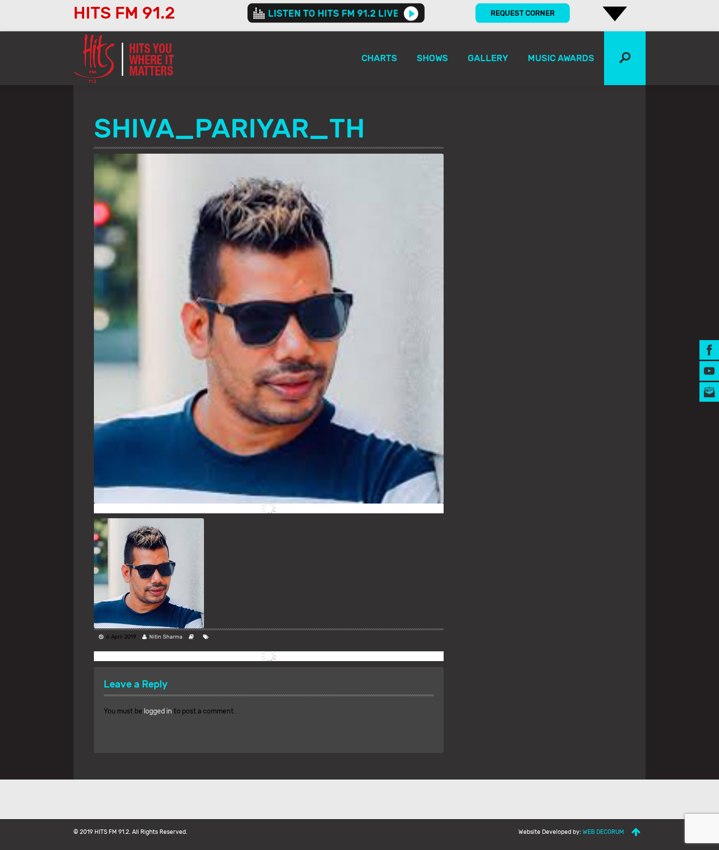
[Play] (411, 13)
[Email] (709, 391)
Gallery (488, 58)
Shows (432, 58)
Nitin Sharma (165, 637)
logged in (158, 711)
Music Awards (561, 58)
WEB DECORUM (603, 831)
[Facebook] (709, 349)
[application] (336, 13)
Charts (379, 58)
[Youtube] (709, 370)
